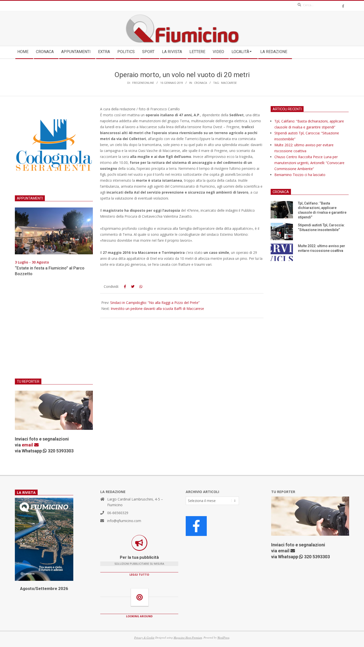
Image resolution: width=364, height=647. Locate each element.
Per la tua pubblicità (139, 557)
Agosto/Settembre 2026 (44, 588)
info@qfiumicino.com (124, 520)
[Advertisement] (54, 330)
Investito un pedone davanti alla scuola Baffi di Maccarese (157, 308)
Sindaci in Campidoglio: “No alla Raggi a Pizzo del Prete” (155, 302)
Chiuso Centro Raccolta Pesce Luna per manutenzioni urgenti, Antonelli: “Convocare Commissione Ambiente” (309, 162)
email (28, 444)
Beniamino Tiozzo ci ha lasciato (299, 174)
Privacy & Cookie (144, 637)
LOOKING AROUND (139, 616)
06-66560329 (117, 512)
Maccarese (229, 83)
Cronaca (200, 83)
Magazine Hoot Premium (188, 637)
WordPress (223, 637)
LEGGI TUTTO (139, 574)
